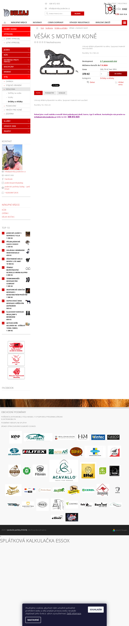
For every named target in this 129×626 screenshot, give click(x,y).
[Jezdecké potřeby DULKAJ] (22, 13)
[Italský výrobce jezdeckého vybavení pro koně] (63, 470)
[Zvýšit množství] (108, 72)
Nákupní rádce (19, 22)
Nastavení (33, 620)
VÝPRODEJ (8, 34)
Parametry (49, 93)
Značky (7, 131)
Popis (38, 93)
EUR (121, 14)
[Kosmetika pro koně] (114, 451)
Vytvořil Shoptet (121, 530)
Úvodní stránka (5, 22)
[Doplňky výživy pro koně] (102, 470)
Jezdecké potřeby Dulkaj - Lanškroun (17, 187)
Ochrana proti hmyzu (11, 61)
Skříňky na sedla (14, 93)
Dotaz (92, 82)
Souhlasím (96, 609)
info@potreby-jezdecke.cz (15, 171)
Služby (7, 121)
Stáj (6, 77)
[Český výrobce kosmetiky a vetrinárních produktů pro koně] (14, 470)
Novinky (37, 22)
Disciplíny (9, 66)
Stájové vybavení (14, 85)
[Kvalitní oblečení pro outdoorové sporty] (14, 451)
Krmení (7, 72)
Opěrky (5, 213)
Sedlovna (10, 89)
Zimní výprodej (13, 38)
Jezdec (7, 50)
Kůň (6, 55)
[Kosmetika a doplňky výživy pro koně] (95, 451)
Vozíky (10, 97)
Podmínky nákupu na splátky (14, 423)
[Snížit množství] (108, 75)
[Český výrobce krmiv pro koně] (40, 470)
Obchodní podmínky (13, 412)
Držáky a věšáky (15, 101)
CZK (117, 14)
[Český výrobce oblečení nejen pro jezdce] (34, 451)
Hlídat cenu (121, 83)
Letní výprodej (12, 42)
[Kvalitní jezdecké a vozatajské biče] (27, 470)
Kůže (4, 210)
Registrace (122, 3)
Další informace (74, 613)
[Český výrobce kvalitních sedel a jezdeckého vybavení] (38, 437)
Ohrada (9, 81)
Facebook (9, 179)
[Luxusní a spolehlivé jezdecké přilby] (113, 437)
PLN (125, 14)
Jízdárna (10, 113)
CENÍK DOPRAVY (55, 22)
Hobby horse (10, 29)
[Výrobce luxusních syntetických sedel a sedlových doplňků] (98, 437)
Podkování (11, 106)
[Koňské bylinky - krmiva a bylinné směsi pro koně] (115, 504)
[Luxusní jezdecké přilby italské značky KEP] (15, 437)
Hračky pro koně (14, 110)
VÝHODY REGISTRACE (79, 22)
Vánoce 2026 (10, 126)
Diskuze (62, 93)
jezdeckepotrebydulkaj (14, 183)
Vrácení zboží (102, 22)
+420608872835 (11, 192)
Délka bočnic (8, 217)
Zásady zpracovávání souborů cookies (18, 426)
